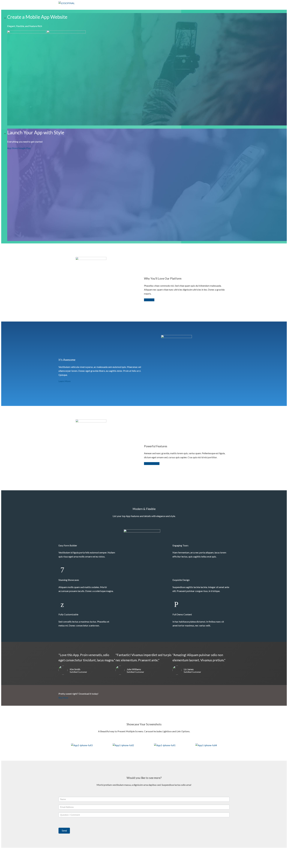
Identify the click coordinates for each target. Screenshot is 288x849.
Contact (206, 6)
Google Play (24, 148)
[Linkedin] (221, 7)
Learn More (64, 381)
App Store (12, 148)
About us (191, 6)
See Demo (149, 299)
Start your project (168, 6)
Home (148, 6)
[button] (62, 745)
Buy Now (63, 697)
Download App (151, 463)
